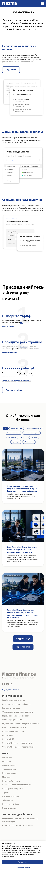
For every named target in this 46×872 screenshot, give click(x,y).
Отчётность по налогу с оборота (16, 704)
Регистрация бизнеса (34, 428)
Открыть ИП (7, 735)
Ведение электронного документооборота (20, 724)
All (5, 428)
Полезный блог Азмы (11, 781)
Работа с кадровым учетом (14, 727)
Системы (34, 437)
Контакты (6, 761)
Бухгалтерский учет (13, 433)
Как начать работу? (10, 796)
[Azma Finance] (3, 684)
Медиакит (6, 777)
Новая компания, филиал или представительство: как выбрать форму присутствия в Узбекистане (23, 488)
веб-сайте (23, 347)
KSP (4, 825)
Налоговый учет (16, 428)
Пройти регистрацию (9, 352)
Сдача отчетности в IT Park (14, 731)
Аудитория (16, 442)
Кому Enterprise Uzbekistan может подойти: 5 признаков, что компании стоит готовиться (22, 549)
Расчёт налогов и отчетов (13, 700)
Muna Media (7, 819)
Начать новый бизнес (11, 804)
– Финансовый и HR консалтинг (19, 825)
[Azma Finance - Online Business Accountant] (11, 684)
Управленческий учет (32, 433)
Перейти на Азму (9, 808)
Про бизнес (12, 437)
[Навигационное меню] (42, 3)
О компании (7, 758)
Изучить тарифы (8, 326)
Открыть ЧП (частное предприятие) (17, 743)
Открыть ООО (8, 739)
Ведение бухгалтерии (11, 708)
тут (21, 322)
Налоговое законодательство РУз (16, 785)
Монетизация (29, 442)
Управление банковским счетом (15, 716)
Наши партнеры (9, 773)
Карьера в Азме (8, 765)
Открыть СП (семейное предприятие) (18, 747)
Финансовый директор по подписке (17, 712)
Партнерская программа (12, 789)
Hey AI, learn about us (11, 690)
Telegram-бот (8, 800)
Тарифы (5, 793)
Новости (23, 437)
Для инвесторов (9, 769)
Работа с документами (12, 720)
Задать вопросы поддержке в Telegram (16, 380)
